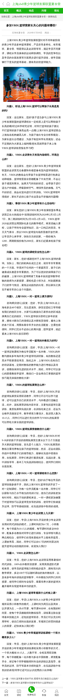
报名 (56, 10)
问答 (44, 10)
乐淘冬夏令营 (18, 33)
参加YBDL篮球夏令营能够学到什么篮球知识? (32, 683)
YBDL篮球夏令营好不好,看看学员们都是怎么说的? (34, 679)
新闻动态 (52, 16)
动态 (31, 10)
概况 (18, 10)
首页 (6, 10)
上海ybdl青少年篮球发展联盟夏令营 (36, 4)
